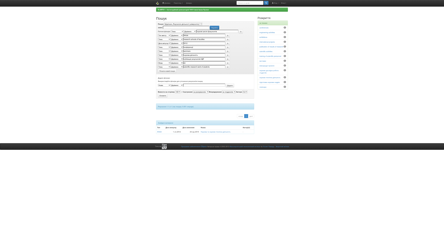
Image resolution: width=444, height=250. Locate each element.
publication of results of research (271, 46)
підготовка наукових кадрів (269, 82)
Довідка (189, 3)
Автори (239, 92)
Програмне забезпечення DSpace (194, 146)
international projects (267, 42)
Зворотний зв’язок (282, 146)
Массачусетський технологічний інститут (245, 146)
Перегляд (178, 3)
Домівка (167, 3)
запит (160, 27)
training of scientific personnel (270, 56)
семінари (262, 87)
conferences (263, 28)
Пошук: (161, 24)
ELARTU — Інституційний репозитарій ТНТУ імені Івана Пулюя (183, 9)
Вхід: (276, 3)
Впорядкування (215, 92)
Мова (283, 3)
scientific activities (265, 51)
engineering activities (267, 32)
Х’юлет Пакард (268, 146)
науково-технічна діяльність (269, 77)
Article (159, 132)
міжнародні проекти (266, 65)
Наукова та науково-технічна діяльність (215, 132)
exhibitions (263, 37)
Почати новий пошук (167, 71)
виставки (262, 61)
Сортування (187, 92)
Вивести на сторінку (166, 92)
